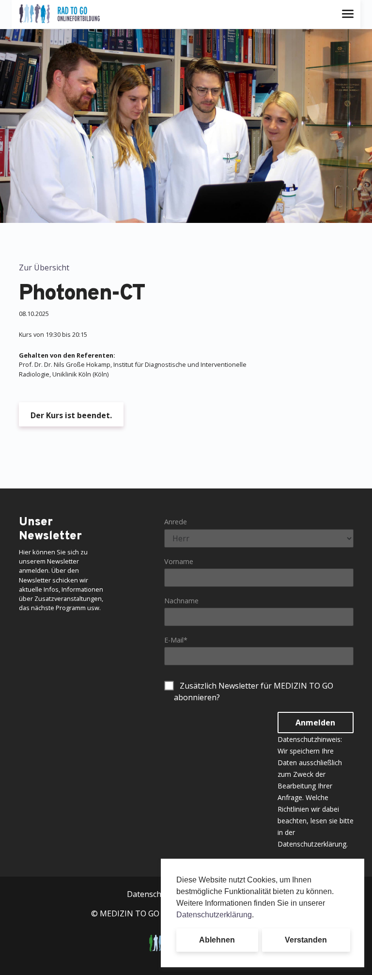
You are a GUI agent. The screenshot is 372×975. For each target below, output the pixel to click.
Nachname (181, 600)
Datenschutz (150, 894)
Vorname (178, 561)
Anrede (175, 521)
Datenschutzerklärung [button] (214, 915)
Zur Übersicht (44, 267)
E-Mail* (175, 640)
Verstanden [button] (306, 940)
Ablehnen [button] (217, 940)
